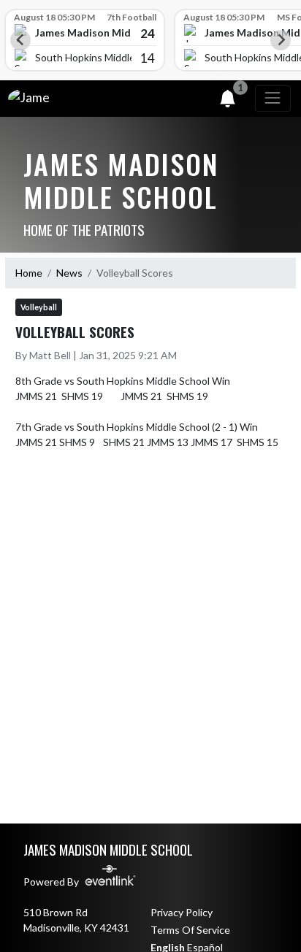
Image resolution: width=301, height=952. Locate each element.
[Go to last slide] (20, 40)
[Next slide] (280, 40)
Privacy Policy (181, 912)
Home (28, 272)
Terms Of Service (190, 930)
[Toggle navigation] (273, 98)
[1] (228, 101)
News (69, 272)
